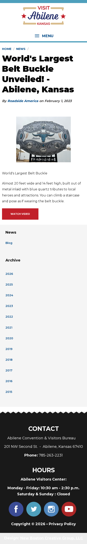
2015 (8, 392)
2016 (8, 381)
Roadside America (22, 101)
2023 (9, 306)
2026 (9, 274)
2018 (9, 360)
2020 (9, 338)
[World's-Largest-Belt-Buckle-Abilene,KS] (43, 139)
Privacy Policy (62, 524)
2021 (8, 327)
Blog (8, 243)
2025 (9, 284)
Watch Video (20, 213)
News (20, 48)
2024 (9, 295)
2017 (8, 370)
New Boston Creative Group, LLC (51, 538)
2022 (9, 316)
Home (6, 48)
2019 (8, 349)
